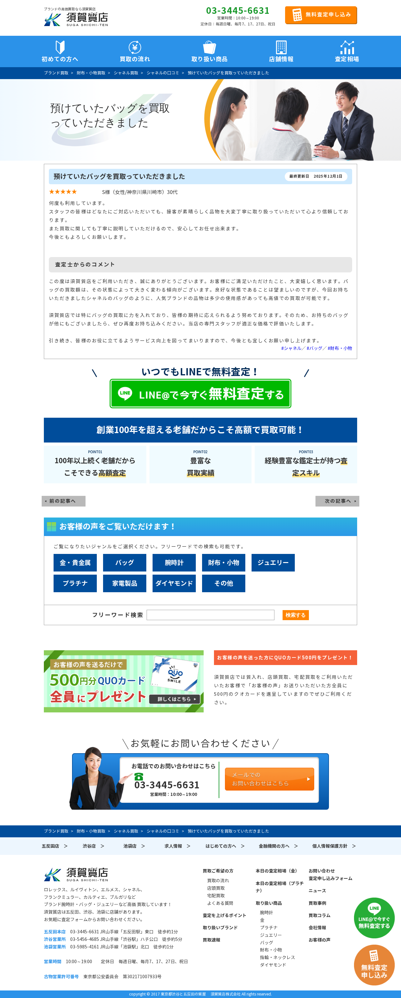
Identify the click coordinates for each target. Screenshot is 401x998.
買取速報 (211, 940)
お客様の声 (320, 940)
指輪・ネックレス (277, 957)
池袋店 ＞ (134, 846)
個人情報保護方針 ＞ (334, 846)
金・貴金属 (75, 563)
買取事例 (317, 903)
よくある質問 (220, 903)
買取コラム (320, 915)
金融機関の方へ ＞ (278, 846)
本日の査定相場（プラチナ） (280, 887)
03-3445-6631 (238, 10)
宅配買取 (216, 896)
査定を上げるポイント (225, 915)
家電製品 (124, 583)
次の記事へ (338, 501)
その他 (223, 583)
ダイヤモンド (174, 583)
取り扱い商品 (269, 903)
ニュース (317, 890)
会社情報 (317, 928)
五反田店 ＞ (55, 846)
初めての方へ (60, 59)
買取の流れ (135, 59)
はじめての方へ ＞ (225, 846)
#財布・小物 (340, 348)
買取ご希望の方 (218, 871)
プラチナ (75, 583)
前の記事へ (62, 501)
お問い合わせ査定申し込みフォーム (330, 874)
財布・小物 (223, 563)
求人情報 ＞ (177, 846)
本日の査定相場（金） (277, 871)
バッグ (124, 563)
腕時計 (174, 563)
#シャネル (291, 348)
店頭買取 (216, 888)
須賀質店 (76, 874)
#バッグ (314, 348)
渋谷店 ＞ (94, 846)
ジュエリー (273, 563)
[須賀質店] (76, 19)
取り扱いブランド (220, 928)
